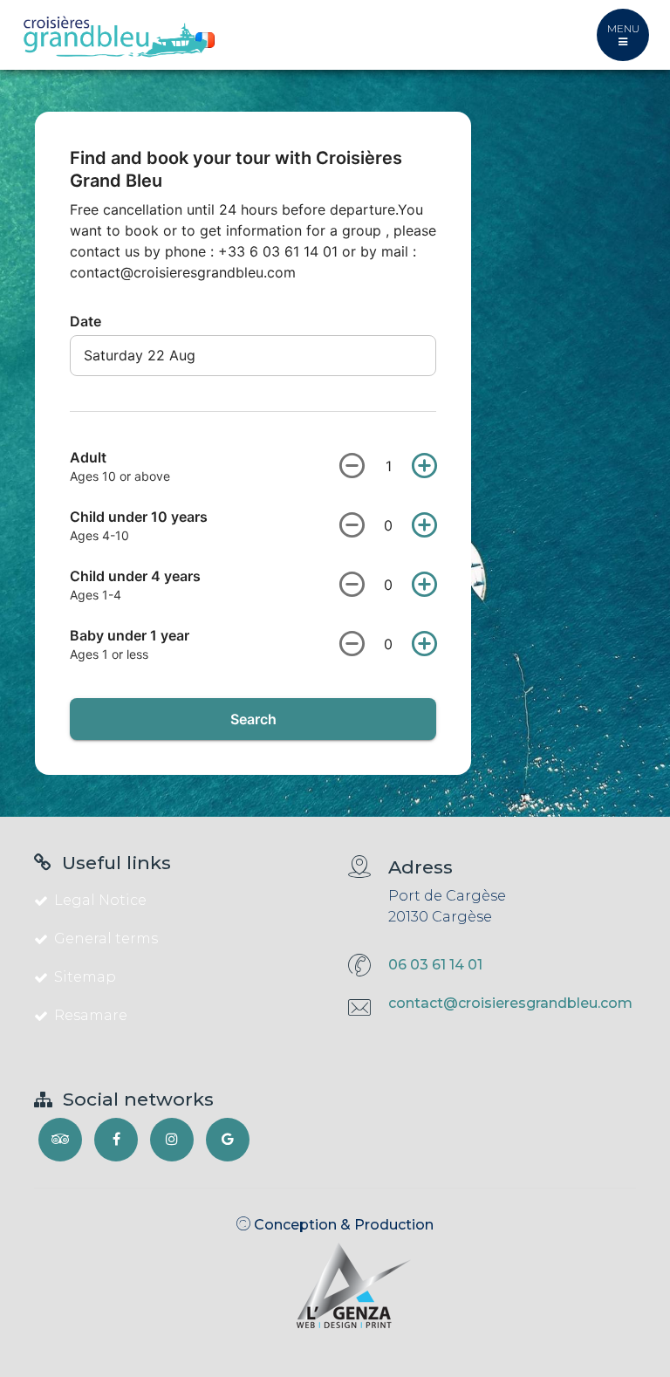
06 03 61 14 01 (435, 964)
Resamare (90, 1015)
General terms (106, 938)
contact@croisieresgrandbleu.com (510, 1003)
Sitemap (85, 977)
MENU (623, 28)
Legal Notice (100, 900)
